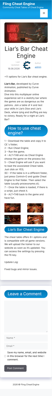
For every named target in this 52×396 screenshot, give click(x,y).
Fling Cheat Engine (19, 4)
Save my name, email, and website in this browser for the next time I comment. (26, 356)
